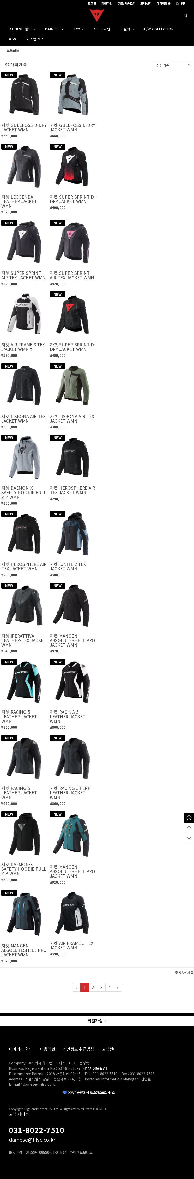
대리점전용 (164, 3)
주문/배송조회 (126, 3)
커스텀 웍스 (35, 39)
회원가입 (106, 3)
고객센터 (146, 3)
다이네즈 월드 (21, 1049)
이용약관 (47, 1049)
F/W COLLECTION (159, 28)
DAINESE (53, 28)
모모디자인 (102, 28)
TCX (77, 28)
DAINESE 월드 (21, 28)
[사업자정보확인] (94, 1068)
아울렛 (126, 28)
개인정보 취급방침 (78, 1049)
